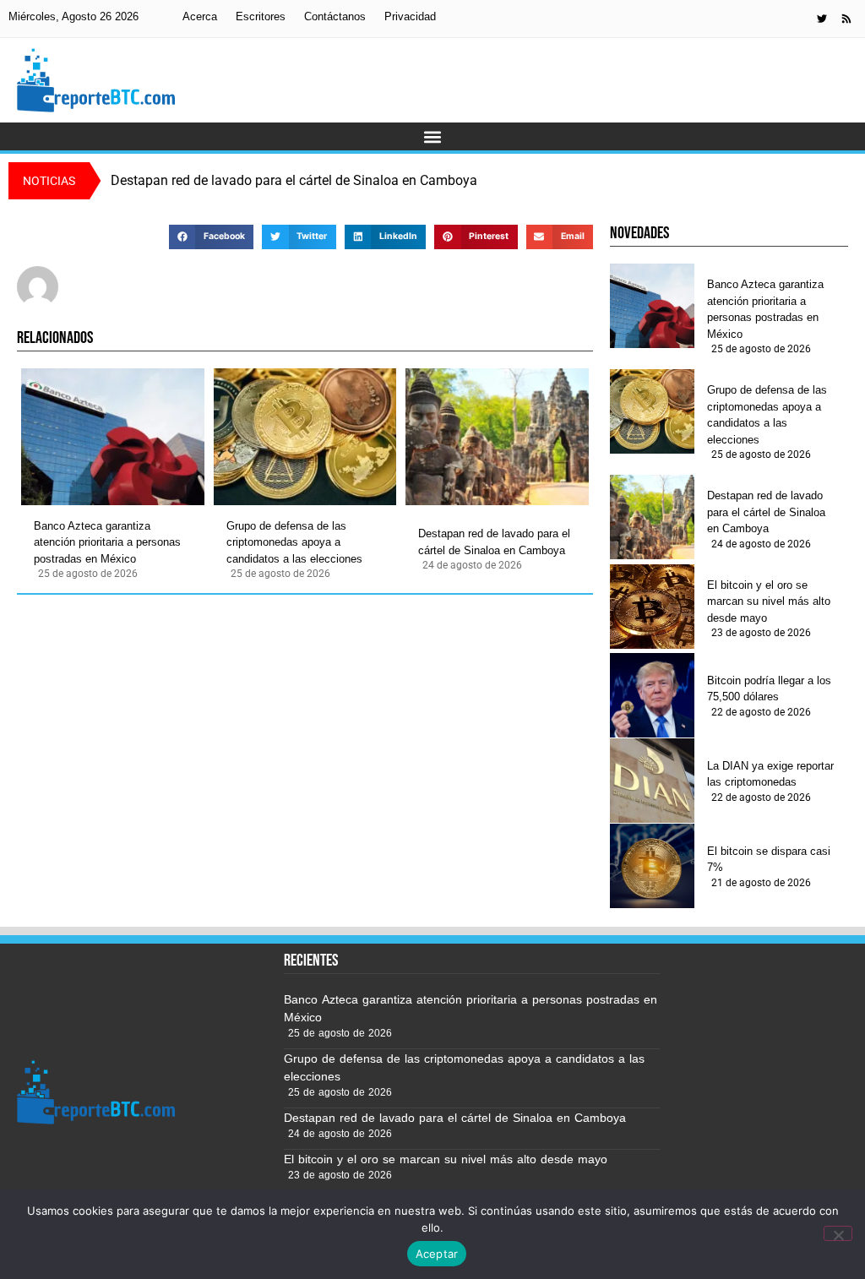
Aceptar (437, 1253)
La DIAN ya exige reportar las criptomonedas (770, 774)
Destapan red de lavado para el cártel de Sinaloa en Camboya (494, 542)
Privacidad (410, 16)
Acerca (199, 16)
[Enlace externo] (822, 18)
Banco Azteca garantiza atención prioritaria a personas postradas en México (107, 542)
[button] (433, 136)
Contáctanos (335, 16)
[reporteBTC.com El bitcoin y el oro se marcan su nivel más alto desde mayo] (652, 606)
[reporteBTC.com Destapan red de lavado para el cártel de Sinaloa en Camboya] (497, 436)
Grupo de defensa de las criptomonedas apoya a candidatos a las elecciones (294, 542)
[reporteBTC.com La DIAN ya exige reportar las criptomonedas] (652, 780)
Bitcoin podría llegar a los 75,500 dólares (769, 689)
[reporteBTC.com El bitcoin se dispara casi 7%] (652, 866)
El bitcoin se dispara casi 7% (768, 859)
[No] (838, 1233)
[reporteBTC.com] (846, 18)
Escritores (261, 16)
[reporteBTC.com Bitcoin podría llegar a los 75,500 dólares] (652, 695)
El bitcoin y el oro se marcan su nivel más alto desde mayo (768, 601)
